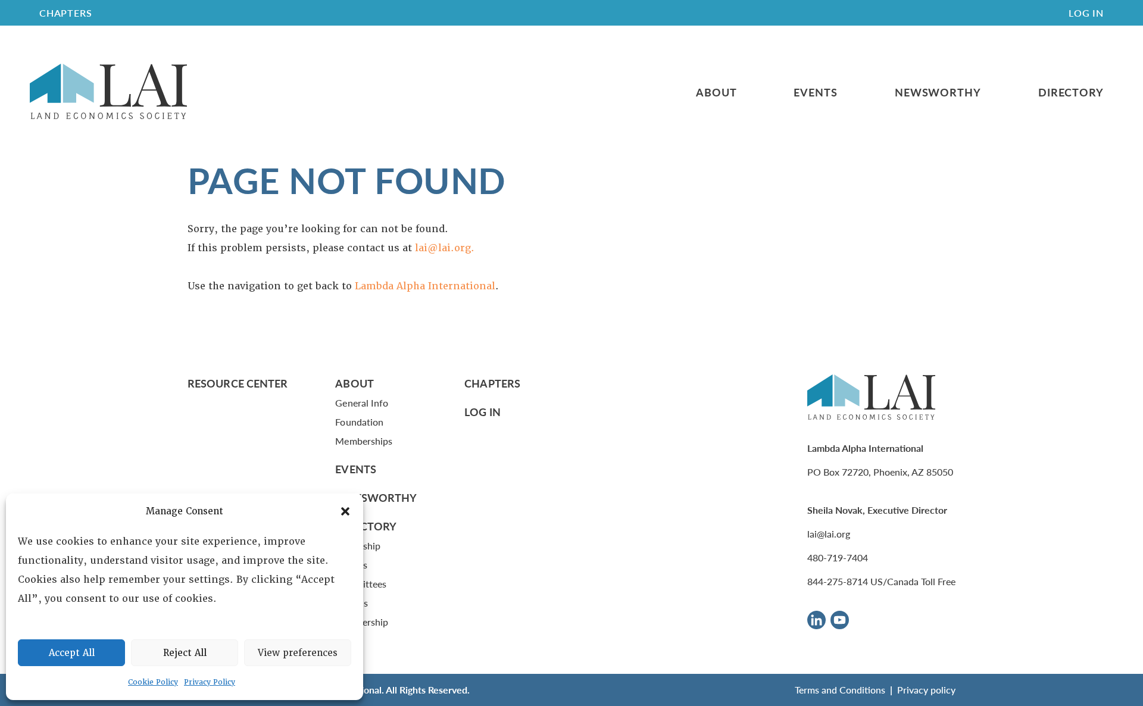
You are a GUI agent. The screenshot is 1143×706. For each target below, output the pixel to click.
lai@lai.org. (444, 248)
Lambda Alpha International (425, 286)
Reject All (185, 653)
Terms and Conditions (840, 689)
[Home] (108, 92)
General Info (361, 403)
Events (815, 92)
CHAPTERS (65, 13)
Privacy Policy (209, 682)
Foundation (359, 422)
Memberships (363, 441)
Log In (1086, 13)
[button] (345, 511)
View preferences (298, 653)
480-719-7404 (837, 557)
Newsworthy (938, 92)
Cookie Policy (153, 682)
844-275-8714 (837, 581)
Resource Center (238, 383)
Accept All (72, 653)
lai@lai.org (828, 534)
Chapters (492, 383)
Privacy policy (926, 689)
